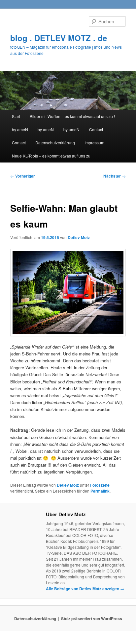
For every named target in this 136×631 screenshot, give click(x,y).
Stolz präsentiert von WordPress (91, 618)
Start (16, 116)
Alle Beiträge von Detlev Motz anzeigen (85, 589)
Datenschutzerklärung (55, 142)
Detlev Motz (79, 237)
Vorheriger (22, 176)
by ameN (20, 129)
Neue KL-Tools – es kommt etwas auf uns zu (51, 155)
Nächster (114, 176)
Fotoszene (100, 485)
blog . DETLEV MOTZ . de (58, 37)
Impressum (94, 142)
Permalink (100, 491)
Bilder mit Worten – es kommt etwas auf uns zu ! (72, 116)
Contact (96, 129)
